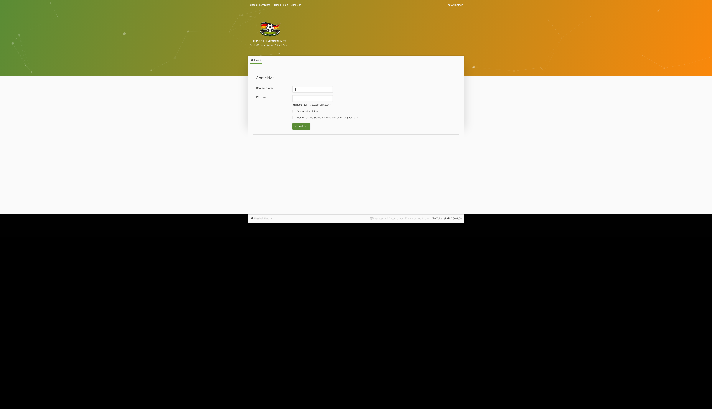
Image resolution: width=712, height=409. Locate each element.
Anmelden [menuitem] (457, 4)
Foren (257, 60)
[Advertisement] (356, 183)
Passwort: (262, 97)
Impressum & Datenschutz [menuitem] (388, 218)
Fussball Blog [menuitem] (280, 4)
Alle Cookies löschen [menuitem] (418, 218)
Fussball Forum (263, 218)
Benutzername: (265, 88)
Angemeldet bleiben (307, 111)
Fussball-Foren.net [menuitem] (259, 4)
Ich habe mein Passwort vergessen (311, 104)
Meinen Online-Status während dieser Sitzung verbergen (328, 117)
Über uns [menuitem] (296, 4)
